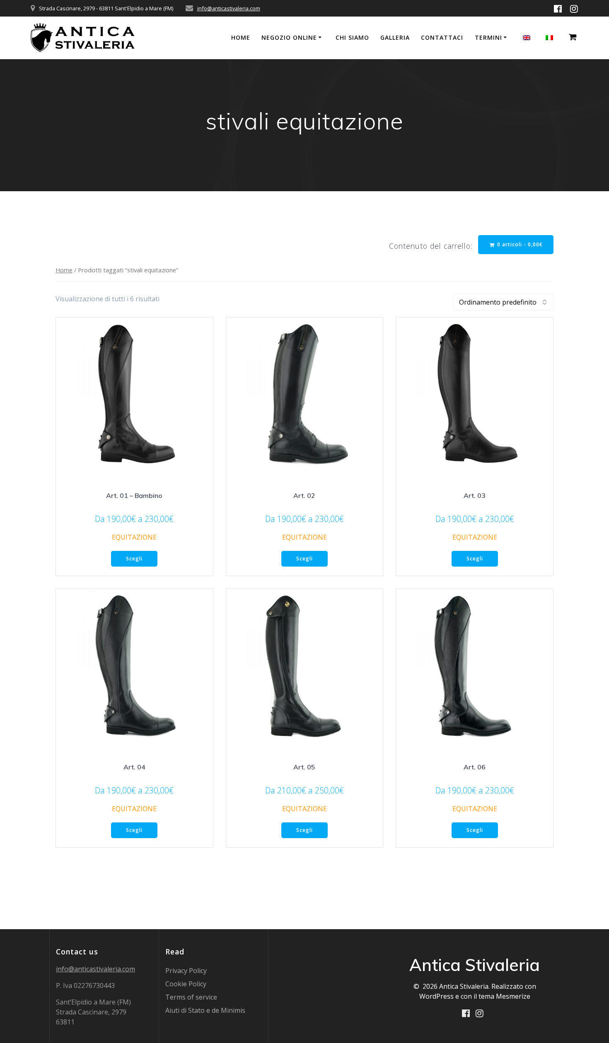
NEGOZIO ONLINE (289, 37)
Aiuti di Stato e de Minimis (205, 1010)
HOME (240, 37)
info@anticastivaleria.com (228, 8)
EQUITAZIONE (134, 537)
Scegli (134, 558)
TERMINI (488, 37)
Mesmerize (513, 996)
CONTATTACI (442, 37)
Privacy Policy (186, 970)
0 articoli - (519, 244)
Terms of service (191, 997)
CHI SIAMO (352, 37)
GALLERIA (395, 37)
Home (64, 270)
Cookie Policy (185, 983)
